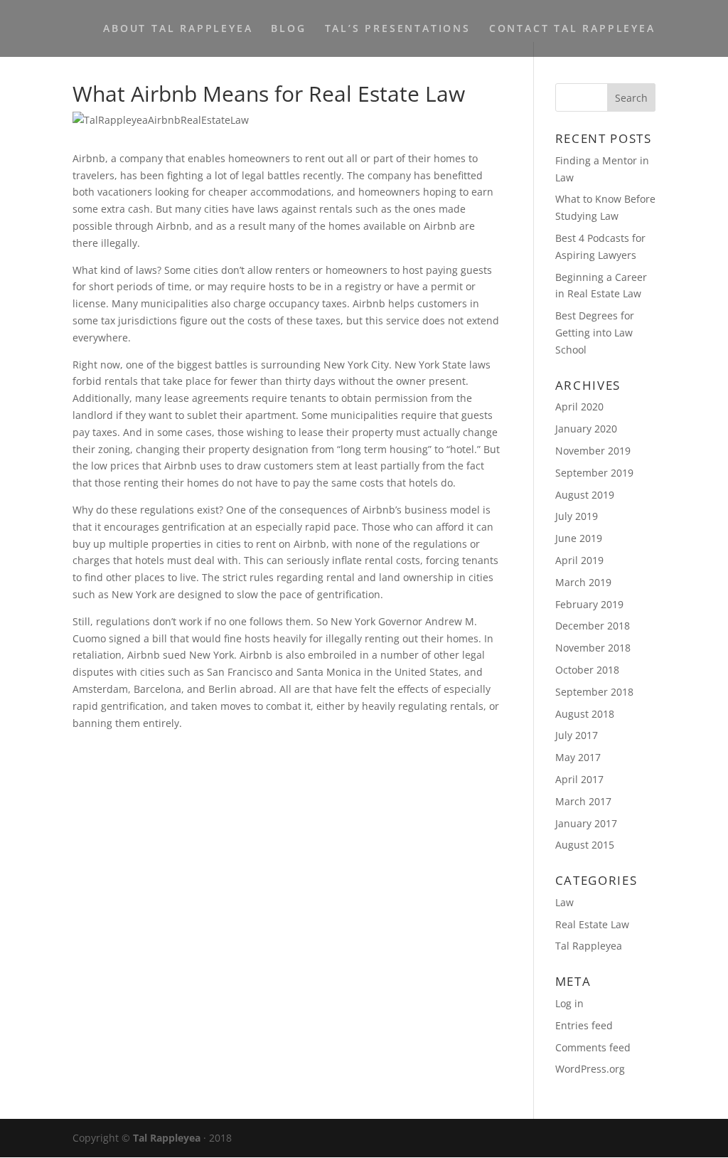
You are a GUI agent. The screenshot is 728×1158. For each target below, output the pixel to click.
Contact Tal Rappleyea (572, 29)
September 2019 (594, 472)
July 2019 (576, 516)
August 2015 (584, 844)
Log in (569, 1003)
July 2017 (576, 735)
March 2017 (583, 801)
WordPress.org (590, 1068)
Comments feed (593, 1047)
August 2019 (584, 494)
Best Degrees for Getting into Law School (594, 332)
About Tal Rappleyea (177, 29)
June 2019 (578, 538)
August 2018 (584, 714)
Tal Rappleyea (588, 945)
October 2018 (587, 669)
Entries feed (584, 1025)
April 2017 (579, 779)
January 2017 (586, 823)
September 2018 (594, 691)
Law (564, 902)
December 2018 (592, 625)
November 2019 (593, 450)
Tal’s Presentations (398, 29)
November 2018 (593, 647)
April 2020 (579, 406)
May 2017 (578, 757)
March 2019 (583, 582)
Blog (288, 29)
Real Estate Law (592, 924)
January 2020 (586, 428)
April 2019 (579, 560)
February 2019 (589, 604)
